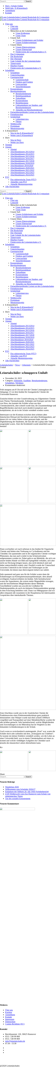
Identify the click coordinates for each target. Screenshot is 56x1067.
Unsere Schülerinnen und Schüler (29, 40)
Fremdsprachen (16, 114)
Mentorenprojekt (17, 128)
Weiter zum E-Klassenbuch (21, 135)
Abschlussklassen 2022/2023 (22, 172)
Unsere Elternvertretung (25, 47)
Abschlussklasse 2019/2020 (21, 166)
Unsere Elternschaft (24, 49)
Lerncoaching (21, 84)
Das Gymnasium (17, 54)
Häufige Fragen (16, 66)
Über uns (9, 24)
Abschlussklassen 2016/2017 (22, 159)
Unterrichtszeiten (17, 75)
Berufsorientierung (18, 91)
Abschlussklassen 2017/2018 (22, 161)
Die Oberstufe (16, 59)
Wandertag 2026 (12, 787)
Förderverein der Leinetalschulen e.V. (31, 52)
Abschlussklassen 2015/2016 (22, 156)
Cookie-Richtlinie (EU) (14, 1024)
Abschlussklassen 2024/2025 (22, 175)
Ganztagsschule (16, 77)
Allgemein (18, 380)
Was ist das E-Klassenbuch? (21, 133)
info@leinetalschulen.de (15, 1041)
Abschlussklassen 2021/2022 (22, 170)
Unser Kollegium (23, 33)
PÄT (7, 177)
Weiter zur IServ (17, 142)
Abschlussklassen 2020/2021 (22, 168)
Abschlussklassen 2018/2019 (22, 163)
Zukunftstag (21, 98)
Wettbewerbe (15, 124)
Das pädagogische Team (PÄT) (23, 179)
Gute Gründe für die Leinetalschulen (25, 61)
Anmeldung (10, 10)
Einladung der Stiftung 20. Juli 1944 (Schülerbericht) (27, 791)
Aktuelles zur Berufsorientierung (29, 110)
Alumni (8, 147)
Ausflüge (27, 380)
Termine (8, 145)
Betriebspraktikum (23, 96)
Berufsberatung (22, 103)
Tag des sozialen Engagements (17, 798)
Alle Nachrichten (12, 186)
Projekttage (15, 126)
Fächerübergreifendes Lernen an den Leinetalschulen (32, 112)
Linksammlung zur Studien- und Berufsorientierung (29, 106)
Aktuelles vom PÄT (18, 182)
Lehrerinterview (22, 119)
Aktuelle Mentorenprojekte (21, 184)
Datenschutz (10, 1022)
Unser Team (21, 35)
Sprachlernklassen (23, 87)
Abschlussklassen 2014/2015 (22, 154)
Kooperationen (16, 89)
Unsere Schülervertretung (26, 42)
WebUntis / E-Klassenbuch (16, 8)
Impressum (9, 1019)
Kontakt (8, 13)
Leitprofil (14, 28)
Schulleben (9, 70)
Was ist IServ (15, 140)
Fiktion (18, 121)
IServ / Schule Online (14, 6)
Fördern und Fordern (24, 82)
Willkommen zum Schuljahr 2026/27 (20, 789)
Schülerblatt (15, 117)
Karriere (8, 1012)
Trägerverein (15, 63)
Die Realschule (16, 56)
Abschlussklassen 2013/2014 (22, 152)
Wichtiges (19, 383)
